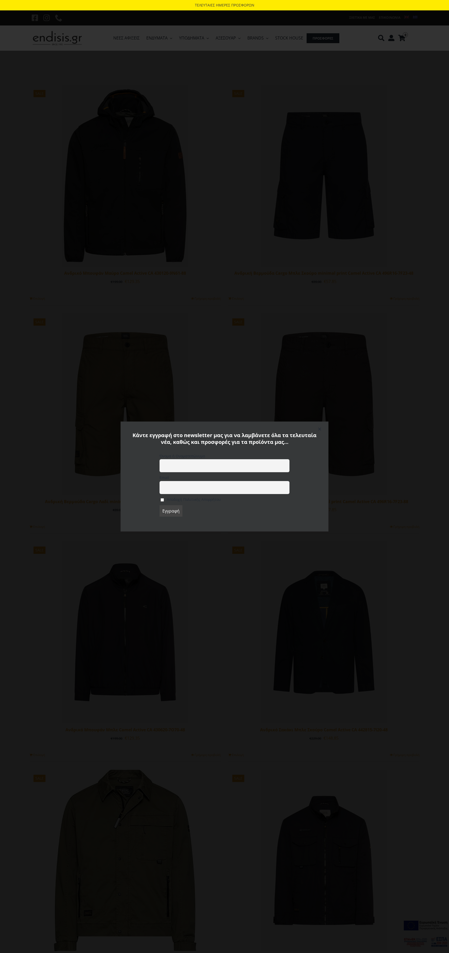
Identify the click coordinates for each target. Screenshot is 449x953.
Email (164, 477)
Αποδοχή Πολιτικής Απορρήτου (193, 499)
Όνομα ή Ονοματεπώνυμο (182, 456)
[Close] (319, 429)
